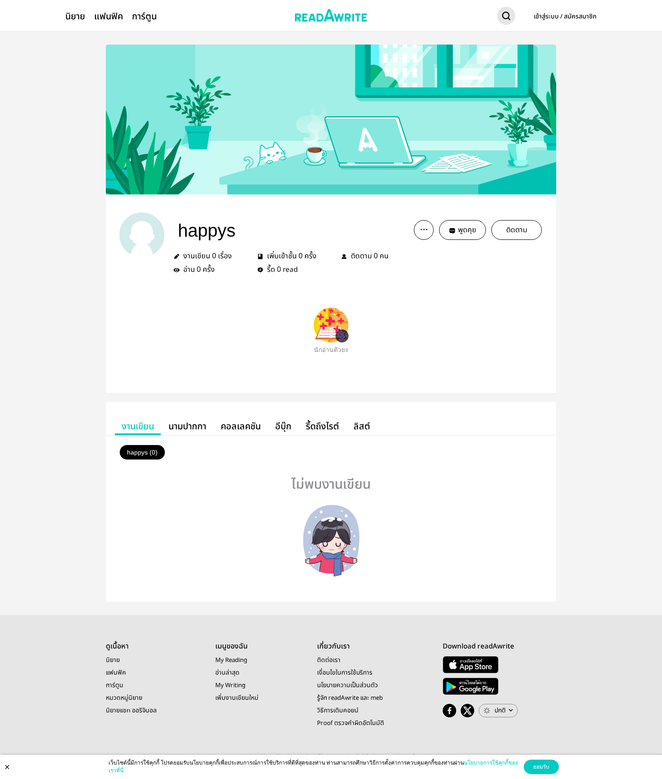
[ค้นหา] (506, 17)
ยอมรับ (541, 767)
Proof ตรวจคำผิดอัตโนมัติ (350, 723)
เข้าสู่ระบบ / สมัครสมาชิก (565, 17)
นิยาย (75, 16)
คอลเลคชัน (241, 426)
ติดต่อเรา (328, 660)
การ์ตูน (144, 16)
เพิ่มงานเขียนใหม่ (236, 698)
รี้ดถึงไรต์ (322, 426)
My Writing (230, 685)
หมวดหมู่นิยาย (124, 698)
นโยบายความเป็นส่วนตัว (347, 685)
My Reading (231, 660)
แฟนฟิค (108, 16)
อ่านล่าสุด (227, 673)
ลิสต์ (362, 426)
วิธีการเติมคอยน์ (337, 711)
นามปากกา (187, 426)
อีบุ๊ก (283, 426)
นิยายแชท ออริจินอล (131, 711)
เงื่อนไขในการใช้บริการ (344, 673)
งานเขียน (138, 426)
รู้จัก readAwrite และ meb (350, 698)
